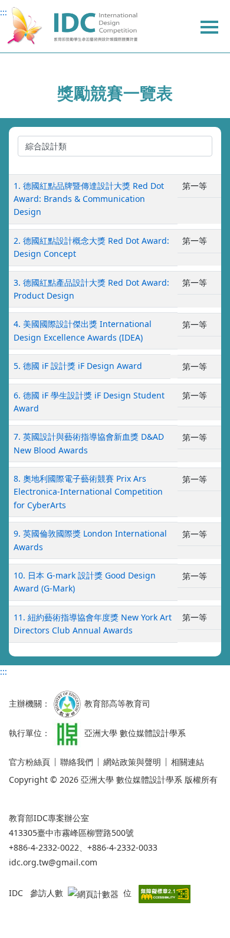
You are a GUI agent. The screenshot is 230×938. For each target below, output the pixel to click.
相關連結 (187, 761)
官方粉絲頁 (29, 761)
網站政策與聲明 (132, 761)
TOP (212, 892)
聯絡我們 (76, 761)
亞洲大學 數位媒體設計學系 (135, 732)
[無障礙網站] (164, 892)
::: (3, 12)
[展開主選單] (209, 26)
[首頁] (71, 26)
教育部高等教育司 (117, 702)
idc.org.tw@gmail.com (53, 862)
